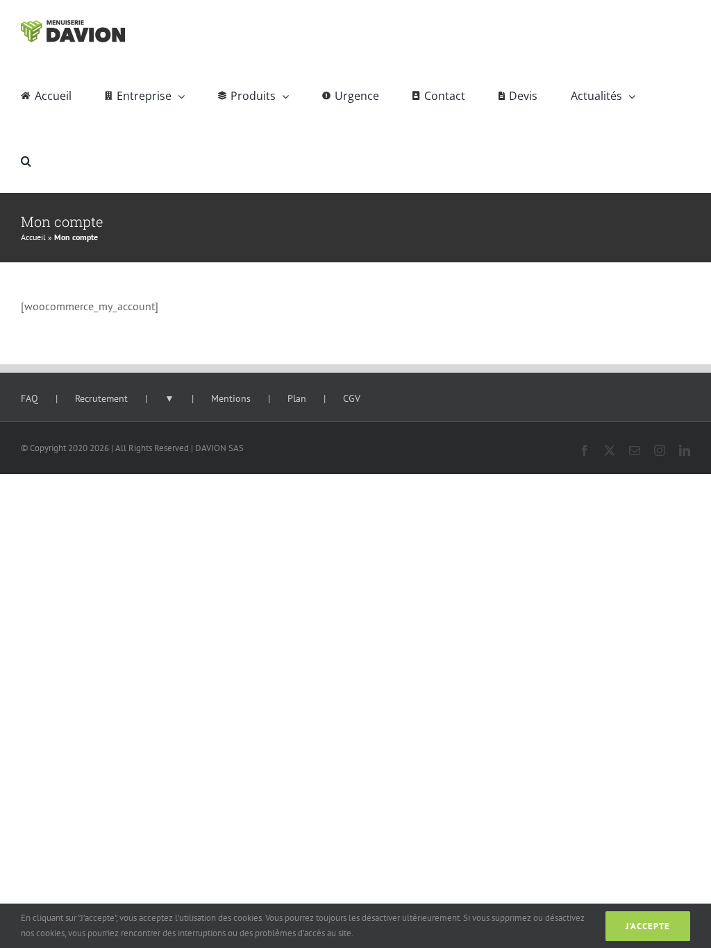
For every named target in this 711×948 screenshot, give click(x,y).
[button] (26, 160)
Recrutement (101, 398)
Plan (296, 398)
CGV (351, 398)
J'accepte (648, 926)
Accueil (33, 237)
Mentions (231, 398)
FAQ (29, 398)
